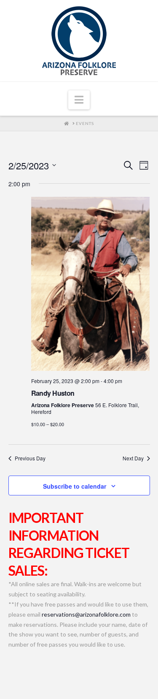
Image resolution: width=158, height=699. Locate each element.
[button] (79, 100)
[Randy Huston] (90, 284)
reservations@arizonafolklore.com (86, 614)
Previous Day (30, 458)
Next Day (133, 458)
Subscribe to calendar (74, 486)
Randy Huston (53, 393)
